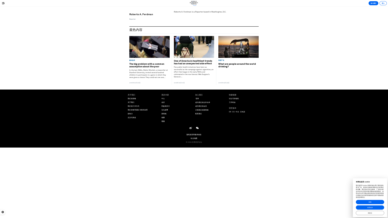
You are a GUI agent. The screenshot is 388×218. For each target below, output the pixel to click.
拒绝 (370, 202)
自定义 (370, 213)
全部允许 (370, 207)
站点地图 (194, 138)
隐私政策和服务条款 (194, 135)
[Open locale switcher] (2, 212)
